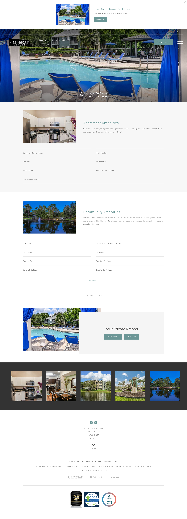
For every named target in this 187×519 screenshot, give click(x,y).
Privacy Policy (84, 466)
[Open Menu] (180, 42)
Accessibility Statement (123, 466)
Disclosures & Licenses (105, 466)
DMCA (93, 466)
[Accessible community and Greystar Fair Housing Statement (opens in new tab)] (99, 478)
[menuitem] (72, 461)
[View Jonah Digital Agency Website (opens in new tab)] (115, 477)
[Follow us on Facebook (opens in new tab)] (91, 422)
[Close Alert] (184, 2)
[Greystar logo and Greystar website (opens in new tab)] (75, 478)
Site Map (104, 470)
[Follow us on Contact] (95, 422)
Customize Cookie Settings (142, 466)
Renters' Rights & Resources (89, 470)
